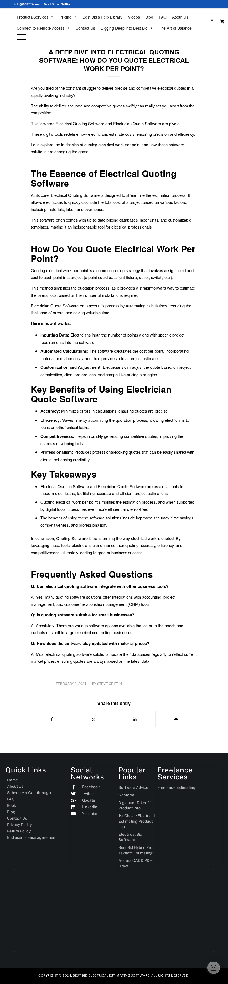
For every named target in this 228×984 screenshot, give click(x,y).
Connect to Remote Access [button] (41, 28)
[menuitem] (114, 37)
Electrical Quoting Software (80, 123)
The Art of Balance (175, 28)
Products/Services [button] (32, 17)
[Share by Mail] (176, 719)
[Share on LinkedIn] (134, 719)
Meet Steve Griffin (57, 4)
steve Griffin (109, 683)
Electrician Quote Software (55, 305)
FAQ (163, 17)
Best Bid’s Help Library (102, 17)
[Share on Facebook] (52, 719)
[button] (20, 36)
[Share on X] (93, 719)
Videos (134, 17)
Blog (149, 17)
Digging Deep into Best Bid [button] (124, 28)
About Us (180, 17)
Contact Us (85, 28)
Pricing (65, 17)
